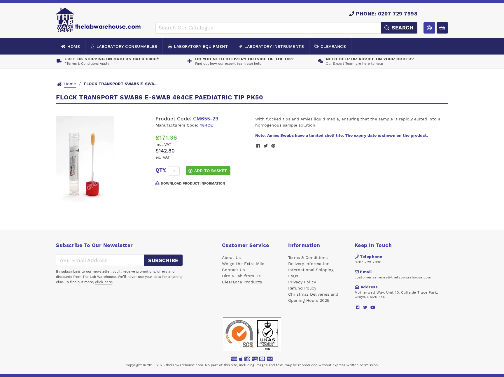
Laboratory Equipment (201, 46)
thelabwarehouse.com (184, 365)
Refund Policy (302, 288)
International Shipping (311, 269)
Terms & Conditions (308, 257)
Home (73, 46)
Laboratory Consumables (127, 46)
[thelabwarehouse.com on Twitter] (365, 307)
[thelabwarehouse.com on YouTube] (373, 307)
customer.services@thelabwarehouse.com (393, 277)
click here (103, 282)
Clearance (333, 46)
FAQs (293, 275)
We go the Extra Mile (243, 263)
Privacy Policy (302, 282)
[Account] (429, 28)
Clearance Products (242, 282)
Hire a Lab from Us (241, 275)
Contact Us (233, 269)
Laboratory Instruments (274, 46)
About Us (231, 257)
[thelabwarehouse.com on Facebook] (358, 307)
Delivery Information (309, 263)
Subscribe (163, 260)
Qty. (161, 170)
